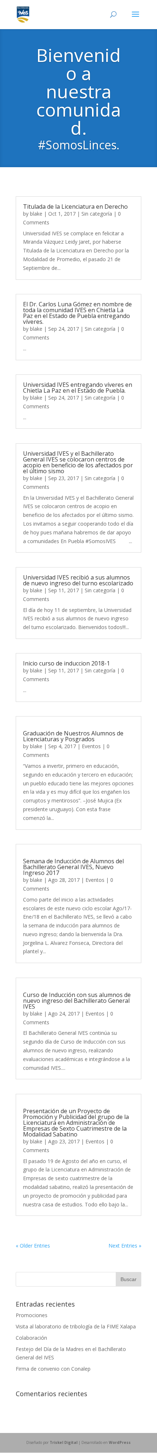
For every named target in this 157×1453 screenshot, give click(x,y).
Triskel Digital (63, 1442)
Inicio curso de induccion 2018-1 (66, 663)
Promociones (31, 1315)
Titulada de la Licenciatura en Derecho (75, 207)
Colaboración (31, 1337)
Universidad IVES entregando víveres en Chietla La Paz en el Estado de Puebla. (77, 387)
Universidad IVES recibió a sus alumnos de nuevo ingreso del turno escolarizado (78, 580)
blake (36, 213)
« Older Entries (33, 1245)
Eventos (91, 746)
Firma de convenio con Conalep (53, 1368)
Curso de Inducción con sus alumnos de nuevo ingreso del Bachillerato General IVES (77, 1000)
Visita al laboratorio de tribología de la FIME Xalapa (76, 1326)
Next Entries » (124, 1245)
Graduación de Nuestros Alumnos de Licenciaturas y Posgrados (73, 736)
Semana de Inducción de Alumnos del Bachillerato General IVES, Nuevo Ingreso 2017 (73, 867)
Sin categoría (96, 213)
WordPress (120, 1442)
